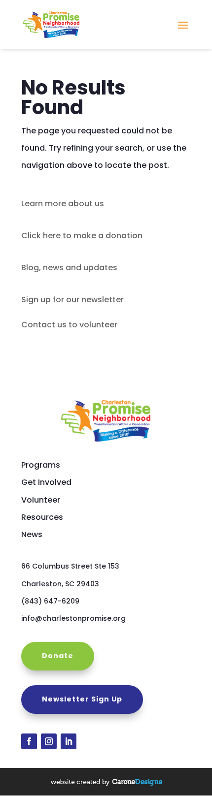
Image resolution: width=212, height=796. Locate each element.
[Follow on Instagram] (49, 741)
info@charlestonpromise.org (73, 618)
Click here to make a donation (81, 235)
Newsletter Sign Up (82, 699)
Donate (57, 656)
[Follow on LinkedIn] (68, 741)
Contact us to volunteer (69, 324)
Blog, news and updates (69, 267)
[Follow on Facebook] (29, 741)
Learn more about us (62, 203)
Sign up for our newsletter (72, 299)
